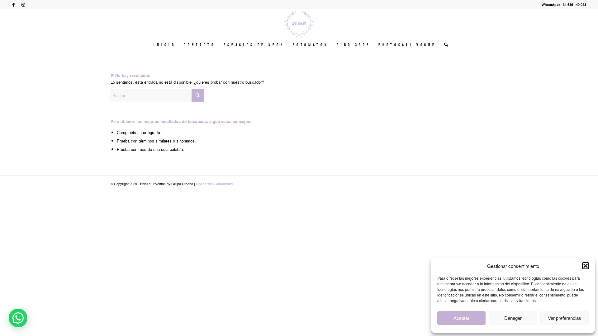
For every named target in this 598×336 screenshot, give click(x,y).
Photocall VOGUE (407, 45)
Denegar (513, 318)
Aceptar (461, 318)
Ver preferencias (564, 318)
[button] (585, 266)
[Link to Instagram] (23, 4)
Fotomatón (311, 45)
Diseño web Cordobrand (214, 183)
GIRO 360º (353, 45)
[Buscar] (444, 45)
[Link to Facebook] (13, 4)
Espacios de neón (254, 45)
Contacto (199, 45)
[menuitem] (444, 45)
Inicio (165, 45)
